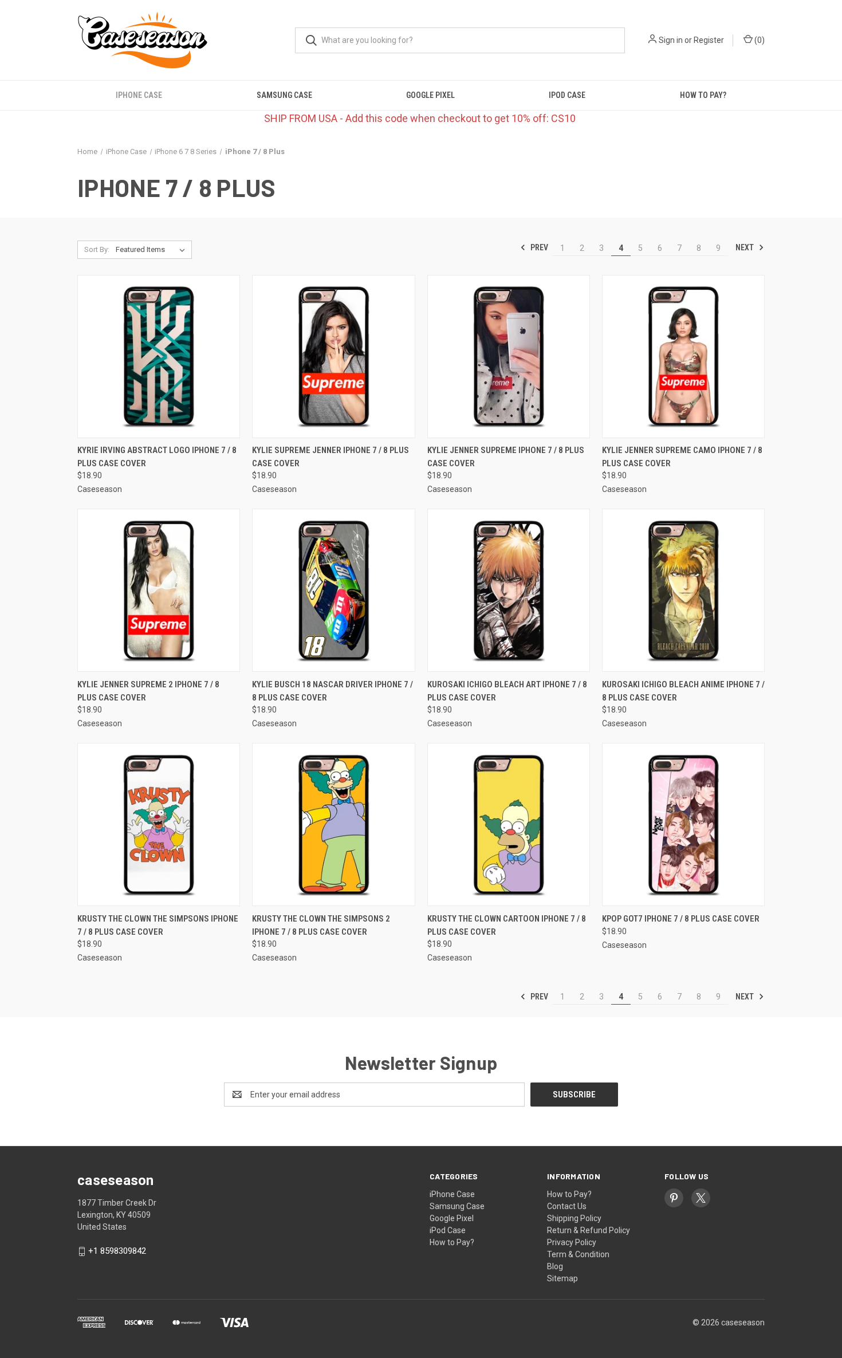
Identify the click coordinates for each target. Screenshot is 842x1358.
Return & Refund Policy (588, 1230)
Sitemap (562, 1278)
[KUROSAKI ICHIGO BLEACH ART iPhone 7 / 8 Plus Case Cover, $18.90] (509, 590)
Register (709, 40)
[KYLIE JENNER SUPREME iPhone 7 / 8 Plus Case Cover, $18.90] (509, 356)
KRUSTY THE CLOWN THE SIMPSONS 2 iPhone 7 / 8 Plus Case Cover (321, 925)
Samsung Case (284, 95)
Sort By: (96, 249)
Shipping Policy (574, 1218)
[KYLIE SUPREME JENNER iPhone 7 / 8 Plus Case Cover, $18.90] (333, 356)
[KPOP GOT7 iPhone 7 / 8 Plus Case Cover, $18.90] (683, 824)
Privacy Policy (571, 1242)
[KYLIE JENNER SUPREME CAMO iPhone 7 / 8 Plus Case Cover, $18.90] (683, 356)
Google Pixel (430, 95)
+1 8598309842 (117, 1251)
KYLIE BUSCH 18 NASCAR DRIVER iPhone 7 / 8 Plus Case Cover (332, 691)
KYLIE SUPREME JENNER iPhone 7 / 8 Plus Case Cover (330, 457)
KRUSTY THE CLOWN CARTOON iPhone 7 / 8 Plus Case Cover (506, 925)
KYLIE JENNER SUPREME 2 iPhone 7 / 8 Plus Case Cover (148, 691)
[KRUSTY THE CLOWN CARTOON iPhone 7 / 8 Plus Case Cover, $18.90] (509, 824)
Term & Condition (578, 1254)
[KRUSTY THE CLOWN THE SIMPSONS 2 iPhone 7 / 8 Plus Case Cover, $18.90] (333, 824)
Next (745, 247)
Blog (555, 1266)
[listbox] (152, 249)
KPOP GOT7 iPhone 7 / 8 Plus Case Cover (681, 919)
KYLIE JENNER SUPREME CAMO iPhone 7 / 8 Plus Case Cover (682, 457)
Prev (538, 247)
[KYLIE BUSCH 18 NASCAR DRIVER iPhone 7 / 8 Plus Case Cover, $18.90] (333, 590)
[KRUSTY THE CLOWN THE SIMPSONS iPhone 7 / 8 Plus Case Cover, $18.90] (159, 824)
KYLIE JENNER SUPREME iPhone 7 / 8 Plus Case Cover (505, 457)
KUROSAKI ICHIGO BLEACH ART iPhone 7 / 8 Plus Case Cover (507, 691)
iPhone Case (139, 95)
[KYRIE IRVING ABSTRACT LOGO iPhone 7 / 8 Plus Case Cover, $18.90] (159, 356)
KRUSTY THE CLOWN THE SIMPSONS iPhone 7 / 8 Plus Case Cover (157, 925)
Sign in (671, 40)
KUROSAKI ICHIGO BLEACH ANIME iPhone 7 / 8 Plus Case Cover (683, 691)
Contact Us (567, 1206)
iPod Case (567, 95)
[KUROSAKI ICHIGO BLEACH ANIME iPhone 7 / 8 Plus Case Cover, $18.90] (683, 590)
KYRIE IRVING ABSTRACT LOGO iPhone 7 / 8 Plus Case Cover (157, 457)
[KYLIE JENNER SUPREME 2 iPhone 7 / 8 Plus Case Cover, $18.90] (159, 590)
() (759, 40)
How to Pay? (703, 95)
